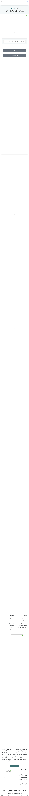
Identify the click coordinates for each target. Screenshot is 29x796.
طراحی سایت (12, 793)
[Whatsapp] (17, 766)
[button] (2, 2)
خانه (17, 8)
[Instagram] (11, 766)
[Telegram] (14, 766)
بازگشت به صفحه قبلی (14, 7)
